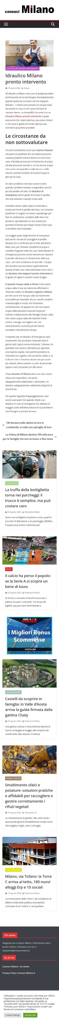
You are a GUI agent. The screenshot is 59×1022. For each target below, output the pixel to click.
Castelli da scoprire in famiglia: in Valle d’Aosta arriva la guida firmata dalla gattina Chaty (28, 706)
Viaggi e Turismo (13, 692)
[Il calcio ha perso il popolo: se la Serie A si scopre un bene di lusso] (29, 550)
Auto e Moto (11, 483)
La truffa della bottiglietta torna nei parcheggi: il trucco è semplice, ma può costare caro (28, 497)
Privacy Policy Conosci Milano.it (18, 973)
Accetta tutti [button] (30, 1015)
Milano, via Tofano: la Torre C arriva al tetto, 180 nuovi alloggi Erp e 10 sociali (28, 882)
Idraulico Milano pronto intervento (23, 116)
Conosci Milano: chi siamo (15, 966)
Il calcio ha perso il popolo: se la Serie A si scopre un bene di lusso (28, 581)
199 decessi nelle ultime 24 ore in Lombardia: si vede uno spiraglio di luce (28, 425)
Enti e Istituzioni (13, 870)
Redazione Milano (32, 512)
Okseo (26, 88)
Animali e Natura (13, 778)
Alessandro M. (31, 812)
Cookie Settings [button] (13, 1015)
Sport (8, 569)
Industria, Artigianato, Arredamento (22, 68)
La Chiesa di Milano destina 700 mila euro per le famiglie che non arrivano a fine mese (28, 437)
